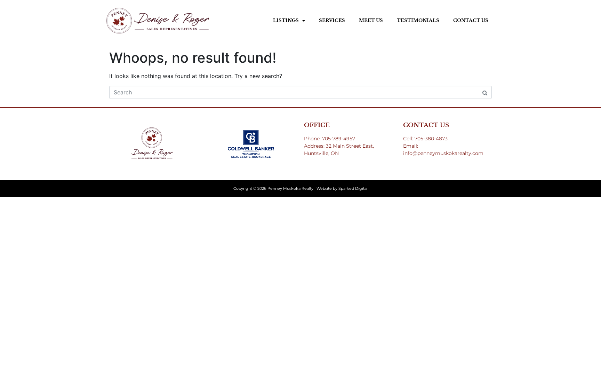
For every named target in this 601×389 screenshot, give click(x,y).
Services (332, 20)
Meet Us (371, 20)
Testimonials (418, 20)
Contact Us (470, 20)
